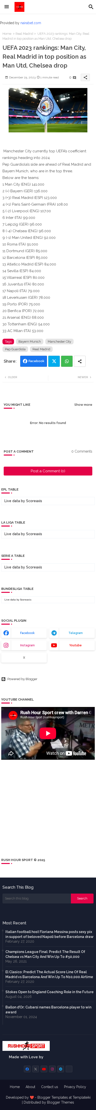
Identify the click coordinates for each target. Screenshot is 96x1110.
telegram (75, 633)
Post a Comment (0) (48, 471)
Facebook (36, 361)
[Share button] (80, 361)
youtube (75, 645)
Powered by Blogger (22, 679)
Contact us (49, 1087)
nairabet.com (30, 23)
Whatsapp (67, 361)
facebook (27, 633)
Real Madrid (24, 33)
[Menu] (6, 7)
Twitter (54, 361)
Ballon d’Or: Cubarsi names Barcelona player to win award (48, 1009)
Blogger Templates (52, 1097)
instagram (27, 645)
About (30, 1087)
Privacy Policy (75, 1087)
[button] (91, 7)
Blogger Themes (60, 1102)
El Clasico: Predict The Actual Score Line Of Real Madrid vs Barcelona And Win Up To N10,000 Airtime (49, 974)
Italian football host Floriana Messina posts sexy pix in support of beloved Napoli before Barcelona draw (49, 934)
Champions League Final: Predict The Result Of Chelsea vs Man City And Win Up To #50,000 (45, 954)
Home (6, 33)
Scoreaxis (34, 501)
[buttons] (27, 1069)
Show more (83, 404)
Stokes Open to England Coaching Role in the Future (49, 992)
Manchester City (59, 341)
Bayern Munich (29, 341)
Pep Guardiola (15, 349)
